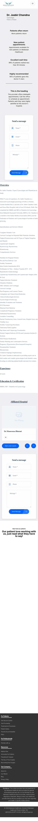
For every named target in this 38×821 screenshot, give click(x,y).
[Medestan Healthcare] (8, 3)
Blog (2, 776)
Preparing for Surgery (7, 757)
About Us (3, 771)
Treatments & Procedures (8, 726)
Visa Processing (5, 723)
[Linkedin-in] (21, 815)
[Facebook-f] (13, 815)
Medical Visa (4, 751)
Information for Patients (7, 754)
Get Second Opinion (6, 720)
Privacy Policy (5, 779)
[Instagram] (25, 815)
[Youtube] (17, 815)
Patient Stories (5, 729)
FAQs (2, 734)
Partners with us (5, 743)
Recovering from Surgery (8, 762)
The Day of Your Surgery (8, 760)
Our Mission (4, 774)
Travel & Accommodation (8, 731)
